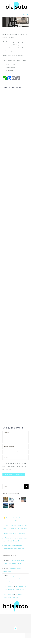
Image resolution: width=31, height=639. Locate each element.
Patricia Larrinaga (8, 586)
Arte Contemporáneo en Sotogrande (14, 533)
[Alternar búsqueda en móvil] (24, 14)
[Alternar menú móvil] (28, 14)
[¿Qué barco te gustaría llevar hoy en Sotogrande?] (5, 506)
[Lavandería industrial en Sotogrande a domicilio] (11, 500)
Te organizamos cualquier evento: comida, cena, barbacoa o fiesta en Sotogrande (14, 579)
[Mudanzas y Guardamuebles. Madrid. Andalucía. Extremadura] (17, 500)
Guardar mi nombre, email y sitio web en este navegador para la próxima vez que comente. (14, 466)
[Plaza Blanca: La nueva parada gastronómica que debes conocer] (5, 500)
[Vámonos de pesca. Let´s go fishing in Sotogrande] (11, 506)
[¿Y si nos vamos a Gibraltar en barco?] (23, 500)
